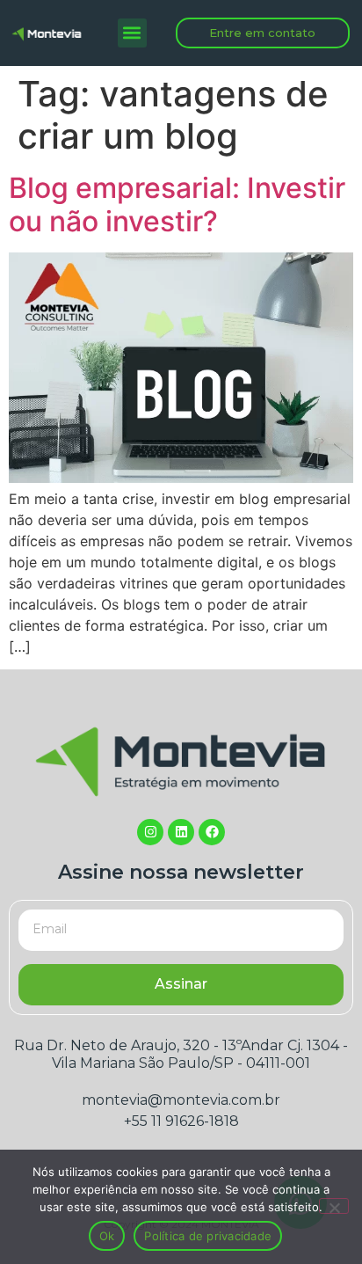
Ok (107, 1236)
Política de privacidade (208, 1236)
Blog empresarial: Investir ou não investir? (177, 204)
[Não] (334, 1206)
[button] (132, 32)
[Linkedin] (181, 832)
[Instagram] (150, 832)
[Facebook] (212, 832)
